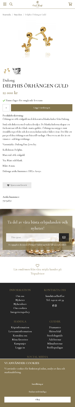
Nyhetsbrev (20, 304)
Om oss (20, 296)
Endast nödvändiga (37, 391)
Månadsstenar (55, 343)
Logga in (20, 347)
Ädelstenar (55, 339)
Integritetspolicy (20, 312)
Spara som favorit (18, 185)
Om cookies (20, 308)
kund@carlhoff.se (55, 296)
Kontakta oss (20, 335)
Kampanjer (20, 343)
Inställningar (37, 384)
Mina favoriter (20, 339)
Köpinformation (20, 327)
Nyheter (20, 300)
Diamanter (55, 327)
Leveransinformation (20, 331)
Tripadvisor (37, 273)
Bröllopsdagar (55, 347)
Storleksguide (55, 335)
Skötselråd (55, 331)
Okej (37, 399)
